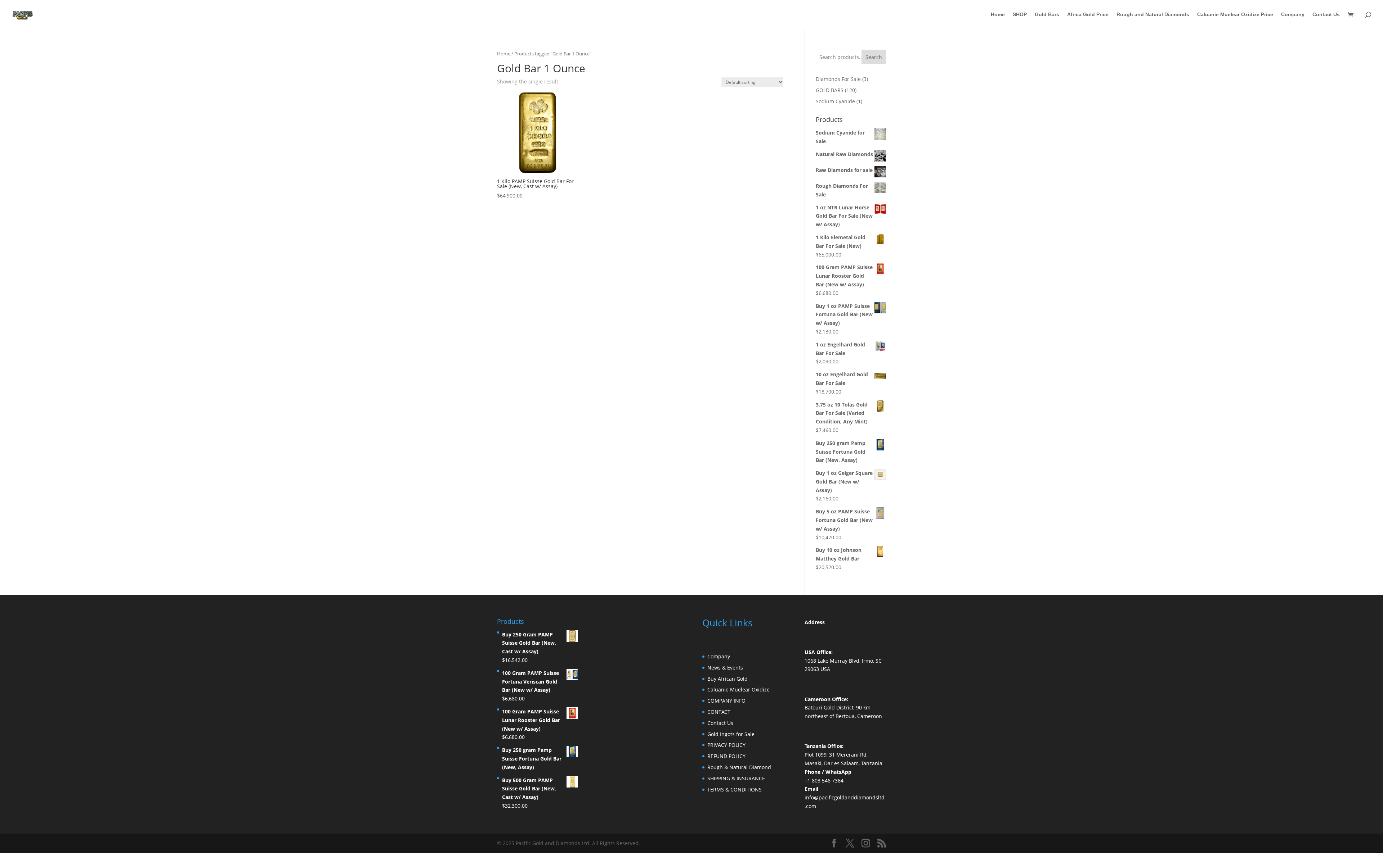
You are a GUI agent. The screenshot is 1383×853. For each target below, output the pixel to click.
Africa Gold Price (1088, 14)
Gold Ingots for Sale (731, 734)
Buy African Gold (727, 678)
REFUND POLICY (726, 756)
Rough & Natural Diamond (739, 767)
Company (1292, 14)
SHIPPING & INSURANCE (736, 778)
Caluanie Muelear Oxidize (738, 689)
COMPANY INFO (726, 700)
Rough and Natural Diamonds (1152, 14)
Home (998, 14)
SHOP (1020, 14)
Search (873, 57)
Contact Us (1326, 14)
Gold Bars (1047, 14)
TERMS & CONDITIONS (734, 789)
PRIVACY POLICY (726, 744)
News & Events (725, 667)
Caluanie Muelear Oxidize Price (1235, 14)
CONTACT (718, 711)
